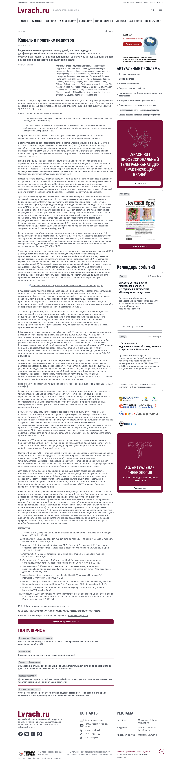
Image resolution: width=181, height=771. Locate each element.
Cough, (68, 89)
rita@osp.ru (143, 723)
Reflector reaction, (72, 84)
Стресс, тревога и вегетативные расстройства (139, 114)
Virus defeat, (94, 87)
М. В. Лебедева (24, 45)
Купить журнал (140, 246)
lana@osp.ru (144, 730)
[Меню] (160, 10)
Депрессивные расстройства (132, 88)
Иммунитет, (61, 71)
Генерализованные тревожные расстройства (139, 110)
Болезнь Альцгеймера (129, 83)
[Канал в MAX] (40, 734)
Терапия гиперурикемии (129, 74)
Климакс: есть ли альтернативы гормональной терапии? (46, 655)
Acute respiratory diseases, (96, 89)
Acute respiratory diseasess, (89, 79)
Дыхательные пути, (97, 68)
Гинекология (24, 651)
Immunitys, (89, 81)
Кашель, (71, 71)
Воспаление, (82, 68)
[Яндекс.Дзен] (33, 734)
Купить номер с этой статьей (66, 622)
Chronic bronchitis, (64, 92)
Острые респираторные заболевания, (73, 73)
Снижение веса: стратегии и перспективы (137, 105)
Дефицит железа (126, 79)
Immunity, (60, 89)
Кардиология (85, 20)
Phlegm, (59, 84)
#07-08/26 (124, 194)
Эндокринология (67, 20)
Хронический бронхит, (99, 76)
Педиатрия (36, 20)
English (30, 64)
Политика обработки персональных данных (133, 752)
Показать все (152, 20)
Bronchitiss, (70, 81)
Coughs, (79, 81)
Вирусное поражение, (66, 68)
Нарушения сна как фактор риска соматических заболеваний (140, 94)
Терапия (24, 20)
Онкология (121, 20)
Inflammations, (100, 81)
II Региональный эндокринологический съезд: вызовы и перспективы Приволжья (140, 346)
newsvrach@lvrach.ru (94, 730)
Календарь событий (136, 267)
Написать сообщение (94, 720)
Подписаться (140, 183)
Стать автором (91, 738)
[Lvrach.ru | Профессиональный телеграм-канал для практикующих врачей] (21, 734)
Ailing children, (79, 92)
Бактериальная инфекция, (93, 66)
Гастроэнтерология (27, 676)
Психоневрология (104, 20)
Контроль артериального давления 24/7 (137, 100)
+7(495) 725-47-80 (92, 734)
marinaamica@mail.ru (78, 615)
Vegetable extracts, (79, 87)
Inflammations (91, 95)
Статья (21, 64)
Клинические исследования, (88, 71)
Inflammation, (106, 87)
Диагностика (135, 20)
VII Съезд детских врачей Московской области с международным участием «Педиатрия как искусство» (134, 287)
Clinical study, (78, 89)
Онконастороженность (41, 638)
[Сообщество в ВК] (27, 734)
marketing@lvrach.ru (147, 735)
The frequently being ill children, (95, 84)
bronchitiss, (61, 95)
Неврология (50, 20)
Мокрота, (106, 71)
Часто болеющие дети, (66, 79)
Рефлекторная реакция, (78, 76)
